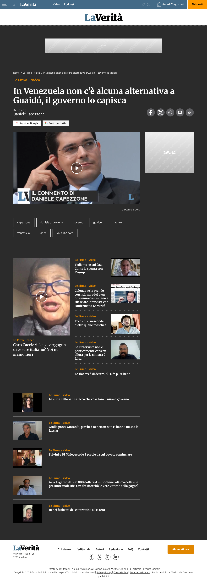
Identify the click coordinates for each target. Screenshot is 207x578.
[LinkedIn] (116, 557)
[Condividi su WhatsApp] (170, 112)
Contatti (143, 549)
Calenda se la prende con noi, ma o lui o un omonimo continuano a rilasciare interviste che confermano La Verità (91, 298)
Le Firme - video (31, 72)
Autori (99, 549)
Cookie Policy (121, 572)
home (16, 72)
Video (56, 4)
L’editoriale (83, 549)
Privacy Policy (104, 572)
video (43, 233)
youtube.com (65, 233)
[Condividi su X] (161, 112)
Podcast (69, 4)
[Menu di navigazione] (4, 4)
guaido (97, 222)
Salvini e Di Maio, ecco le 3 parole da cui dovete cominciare (90, 454)
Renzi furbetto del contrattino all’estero (77, 510)
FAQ (130, 549)
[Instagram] (107, 557)
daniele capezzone (51, 222)
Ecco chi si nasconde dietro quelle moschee (90, 323)
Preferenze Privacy (140, 572)
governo (78, 222)
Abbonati (197, 4)
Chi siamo (64, 549)
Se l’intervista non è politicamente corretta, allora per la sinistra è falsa (91, 352)
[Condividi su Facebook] (151, 112)
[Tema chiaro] (144, 4)
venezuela (23, 233)
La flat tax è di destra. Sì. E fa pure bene (102, 374)
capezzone (23, 222)
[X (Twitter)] (99, 557)
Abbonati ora (180, 549)
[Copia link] (190, 112)
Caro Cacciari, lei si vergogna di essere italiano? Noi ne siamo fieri (39, 349)
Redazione (116, 549)
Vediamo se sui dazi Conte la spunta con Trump (89, 268)
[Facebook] (91, 557)
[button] (76, 168)
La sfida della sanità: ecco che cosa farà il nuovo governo (89, 399)
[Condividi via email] (180, 112)
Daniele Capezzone (29, 114)
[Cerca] (13, 4)
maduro (117, 222)
